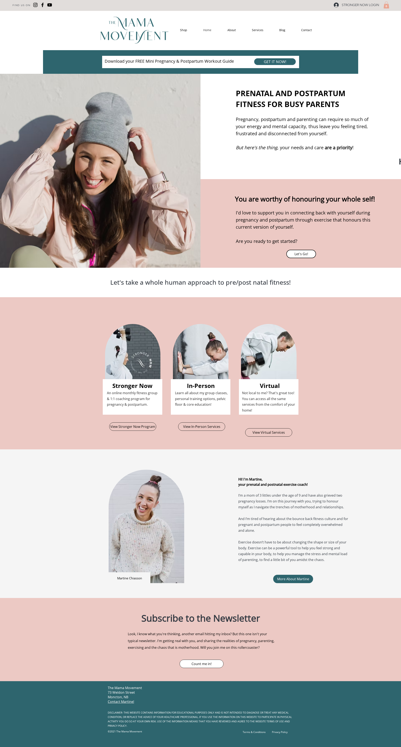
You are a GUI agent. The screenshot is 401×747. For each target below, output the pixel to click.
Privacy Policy (280, 732)
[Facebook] (42, 5)
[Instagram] (35, 5)
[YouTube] (49, 5)
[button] (386, 4)
